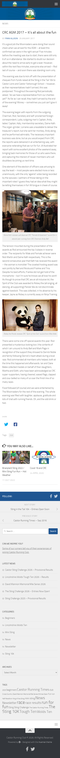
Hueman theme (45, 742)
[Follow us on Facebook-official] (51, 496)
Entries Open (43, 694)
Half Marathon (7, 699)
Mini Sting (10, 632)
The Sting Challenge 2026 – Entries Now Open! (27, 591)
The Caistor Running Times (38, 708)
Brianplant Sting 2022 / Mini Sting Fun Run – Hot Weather (14, 471)
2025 (4, 690)
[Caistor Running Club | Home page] (19, 4)
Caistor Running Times (33, 690)
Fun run (51, 694)
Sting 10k (9, 653)
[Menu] (56, 4)
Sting (11, 707)
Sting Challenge (21, 707)
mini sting (30, 698)
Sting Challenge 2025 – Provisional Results (25, 598)
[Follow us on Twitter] (56, 496)
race (21, 702)
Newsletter (10, 646)
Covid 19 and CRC (38, 468)
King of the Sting (18, 699)
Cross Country (7, 694)
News (5, 23)
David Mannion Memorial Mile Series (25, 694)
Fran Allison (11, 38)
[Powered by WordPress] (20, 742)
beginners (11, 689)
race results (33, 703)
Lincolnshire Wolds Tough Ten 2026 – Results (27, 577)
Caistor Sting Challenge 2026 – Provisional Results (29, 569)
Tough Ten (28, 711)
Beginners (10, 618)
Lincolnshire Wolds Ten (16, 625)
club (11, 435)
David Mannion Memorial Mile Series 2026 (25, 584)
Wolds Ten (44, 712)
